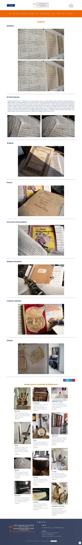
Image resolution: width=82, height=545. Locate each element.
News (63, 13)
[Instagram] (42, 522)
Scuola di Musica (24, 13)
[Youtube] (40, 522)
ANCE (16, 445)
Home (10, 13)
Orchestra (32, 13)
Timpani (35, 477)
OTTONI (54, 472)
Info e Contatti (69, 13)
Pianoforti (17, 495)
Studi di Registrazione (45, 13)
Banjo (35, 440)
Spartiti (17, 470)
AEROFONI (55, 436)
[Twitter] (44, 522)
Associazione (16, 13)
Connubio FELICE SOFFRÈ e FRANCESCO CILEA (59, 400)
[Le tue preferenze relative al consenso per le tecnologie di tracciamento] (80, 543)
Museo (37, 13)
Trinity (52, 13)
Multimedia (58, 13)
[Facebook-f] (37, 522)
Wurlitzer (35, 502)
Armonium (36, 403)
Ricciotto (17, 411)
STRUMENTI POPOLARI (58, 506)
